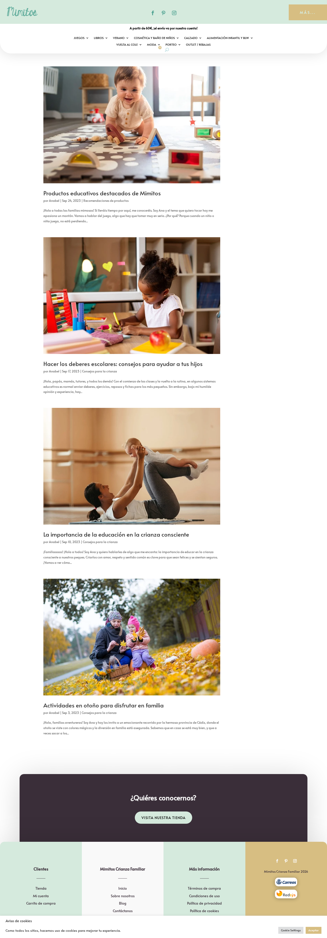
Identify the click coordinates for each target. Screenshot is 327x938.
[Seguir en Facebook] (152, 12)
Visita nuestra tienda (163, 817)
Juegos (79, 38)
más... (308, 12)
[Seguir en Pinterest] (163, 12)
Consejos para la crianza (99, 371)
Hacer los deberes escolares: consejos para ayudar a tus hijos (123, 364)
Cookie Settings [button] (291, 930)
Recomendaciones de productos (106, 200)
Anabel (54, 200)
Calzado (191, 38)
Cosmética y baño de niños (154, 38)
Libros (99, 38)
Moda (151, 45)
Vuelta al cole (127, 45)
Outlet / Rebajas (198, 45)
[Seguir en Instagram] (174, 12)
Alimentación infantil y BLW (228, 38)
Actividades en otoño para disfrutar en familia (103, 705)
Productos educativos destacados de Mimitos (102, 193)
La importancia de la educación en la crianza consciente (116, 534)
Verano (119, 38)
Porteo (171, 45)
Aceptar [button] (313, 930)
